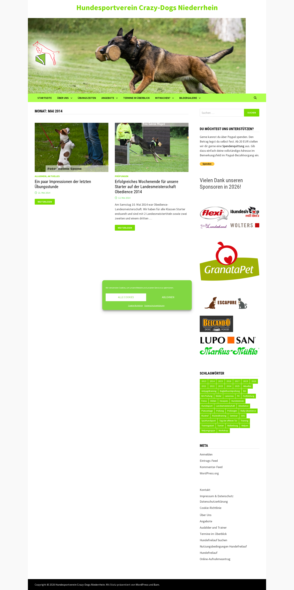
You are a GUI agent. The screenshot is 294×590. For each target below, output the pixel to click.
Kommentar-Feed (211, 467)
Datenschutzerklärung (154, 305)
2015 (220, 381)
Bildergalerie (188, 97)
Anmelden (206, 454)
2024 (228, 386)
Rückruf (205, 415)
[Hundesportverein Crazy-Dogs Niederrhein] (137, 55)
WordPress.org (209, 473)
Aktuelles (247, 386)
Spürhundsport (208, 420)
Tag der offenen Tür (228, 420)
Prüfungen (121, 176)
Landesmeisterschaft (225, 405)
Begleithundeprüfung (230, 391)
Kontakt (205, 490)
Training (244, 420)
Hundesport (207, 405)
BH (244, 391)
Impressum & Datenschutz (216, 496)
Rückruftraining (219, 415)
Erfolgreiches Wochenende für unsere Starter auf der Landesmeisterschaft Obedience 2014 (146, 186)
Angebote (107, 97)
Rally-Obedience (248, 410)
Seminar (234, 415)
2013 (203, 381)
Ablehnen (168, 297)
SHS (243, 415)
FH (238, 396)
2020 (253, 381)
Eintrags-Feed (209, 461)
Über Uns (63, 97)
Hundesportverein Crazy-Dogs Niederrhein (147, 7)
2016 (228, 381)
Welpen (244, 425)
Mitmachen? (162, 97)
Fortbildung (248, 396)
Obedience (243, 405)
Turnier (220, 425)
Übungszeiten (87, 97)
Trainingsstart (207, 425)
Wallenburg (232, 425)
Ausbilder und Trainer (213, 527)
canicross (229, 396)
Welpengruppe (208, 430)
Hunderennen (237, 401)
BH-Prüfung (206, 396)
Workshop (223, 430)
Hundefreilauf (208, 553)
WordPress (142, 584)
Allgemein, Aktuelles (47, 176)
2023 (220, 386)
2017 (237, 381)
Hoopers (224, 401)
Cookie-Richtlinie (135, 305)
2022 (212, 386)
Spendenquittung (233, 146)
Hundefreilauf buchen (213, 540)
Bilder (218, 396)
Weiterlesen (46, 202)
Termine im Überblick (136, 97)
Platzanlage (207, 410)
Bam (156, 584)
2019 (245, 381)
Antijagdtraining (208, 391)
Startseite (44, 97)
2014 (212, 381)
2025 (237, 386)
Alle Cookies (126, 297)
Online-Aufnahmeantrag (215, 559)
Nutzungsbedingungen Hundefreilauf (223, 546)
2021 (203, 386)
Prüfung (220, 410)
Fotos (204, 401)
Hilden (213, 401)
